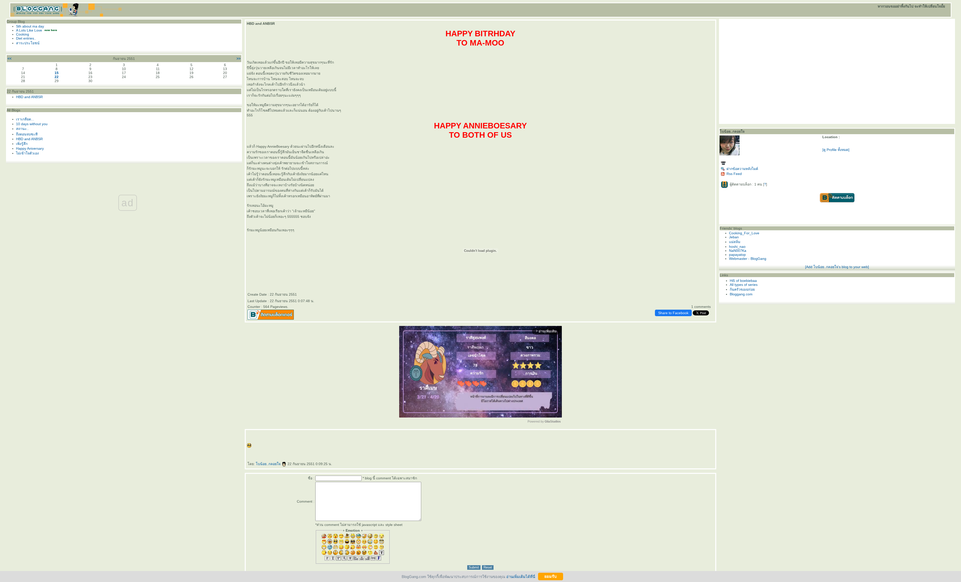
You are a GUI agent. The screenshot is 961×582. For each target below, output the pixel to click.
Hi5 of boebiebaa (743, 281)
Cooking (22, 34)
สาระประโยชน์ (28, 43)
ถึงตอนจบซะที (27, 134)
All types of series (744, 285)
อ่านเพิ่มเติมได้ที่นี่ (520, 576)
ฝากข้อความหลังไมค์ (742, 169)
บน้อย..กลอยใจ (269, 464)
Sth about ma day (30, 26)
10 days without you (32, 124)
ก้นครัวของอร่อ (742, 289)
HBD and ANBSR (29, 97)
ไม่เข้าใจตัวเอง (27, 153)
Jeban (734, 237)
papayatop (737, 255)
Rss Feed (734, 174)
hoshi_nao (737, 247)
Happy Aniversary (30, 148)
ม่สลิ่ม (734, 242)
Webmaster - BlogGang (747, 259)
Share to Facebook (673, 313)
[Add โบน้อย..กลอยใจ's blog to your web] (837, 267)
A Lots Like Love (29, 30)
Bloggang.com (741, 294)
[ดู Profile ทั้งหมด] (835, 150)
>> (238, 59)
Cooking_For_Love (744, 233)
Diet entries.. (26, 38)
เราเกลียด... (25, 119)
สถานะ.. (22, 129)
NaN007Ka (737, 251)
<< (10, 59)
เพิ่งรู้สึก (22, 144)
